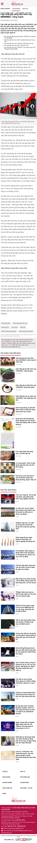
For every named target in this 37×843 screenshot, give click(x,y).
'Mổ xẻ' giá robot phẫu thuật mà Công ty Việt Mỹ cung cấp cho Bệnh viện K (25, 622)
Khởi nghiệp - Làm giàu (23, 13)
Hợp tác (25, 8)
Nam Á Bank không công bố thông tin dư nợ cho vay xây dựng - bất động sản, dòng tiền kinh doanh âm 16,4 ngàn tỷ (26, 666)
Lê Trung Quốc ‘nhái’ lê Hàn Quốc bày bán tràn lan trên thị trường (25, 465)
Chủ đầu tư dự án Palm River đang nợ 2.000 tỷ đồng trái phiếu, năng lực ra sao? (26, 681)
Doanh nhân (24, 782)
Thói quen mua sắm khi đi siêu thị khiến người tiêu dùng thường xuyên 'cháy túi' (26, 478)
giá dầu (23, 327)
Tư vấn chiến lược (7, 13)
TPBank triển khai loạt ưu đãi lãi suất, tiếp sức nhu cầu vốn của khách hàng (26, 594)
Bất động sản (25, 777)
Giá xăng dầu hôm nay (20, 323)
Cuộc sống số (7, 788)
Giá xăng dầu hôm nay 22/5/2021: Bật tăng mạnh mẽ (18, 43)
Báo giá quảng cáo (6, 832)
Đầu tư (22, 771)
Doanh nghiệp (7, 782)
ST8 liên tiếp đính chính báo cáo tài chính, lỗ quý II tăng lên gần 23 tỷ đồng (25, 567)
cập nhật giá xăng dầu (26, 331)
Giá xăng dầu (6, 323)
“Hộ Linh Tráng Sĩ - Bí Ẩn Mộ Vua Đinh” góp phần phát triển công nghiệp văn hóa (26, 497)
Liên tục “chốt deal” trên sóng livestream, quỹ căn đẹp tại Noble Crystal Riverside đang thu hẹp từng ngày (26, 755)
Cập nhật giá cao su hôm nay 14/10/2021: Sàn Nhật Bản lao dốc (26, 398)
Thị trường (16, 8)
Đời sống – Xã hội (26, 788)
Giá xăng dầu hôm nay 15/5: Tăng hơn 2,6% (16, 45)
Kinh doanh (5, 8)
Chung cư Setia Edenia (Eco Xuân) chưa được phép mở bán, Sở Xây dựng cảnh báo (25, 694)
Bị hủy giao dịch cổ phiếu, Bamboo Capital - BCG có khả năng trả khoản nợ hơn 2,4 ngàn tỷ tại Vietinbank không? (25, 709)
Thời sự (5, 771)
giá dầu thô (5, 327)
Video (4, 793)
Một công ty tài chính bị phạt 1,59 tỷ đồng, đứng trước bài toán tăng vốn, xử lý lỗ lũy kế (26, 581)
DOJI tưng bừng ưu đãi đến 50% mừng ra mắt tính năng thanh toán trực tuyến (25, 409)
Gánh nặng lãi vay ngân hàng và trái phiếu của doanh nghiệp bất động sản (25, 539)
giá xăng (14, 327)
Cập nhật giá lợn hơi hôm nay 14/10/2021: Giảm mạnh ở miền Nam (26, 360)
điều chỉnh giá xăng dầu (9, 331)
